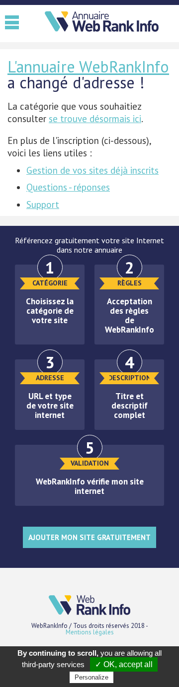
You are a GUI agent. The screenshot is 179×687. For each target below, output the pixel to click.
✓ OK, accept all (124, 664)
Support (42, 204)
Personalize (91, 677)
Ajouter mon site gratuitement (89, 537)
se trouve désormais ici (95, 119)
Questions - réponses (68, 187)
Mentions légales (90, 632)
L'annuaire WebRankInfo (88, 66)
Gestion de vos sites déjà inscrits (92, 170)
